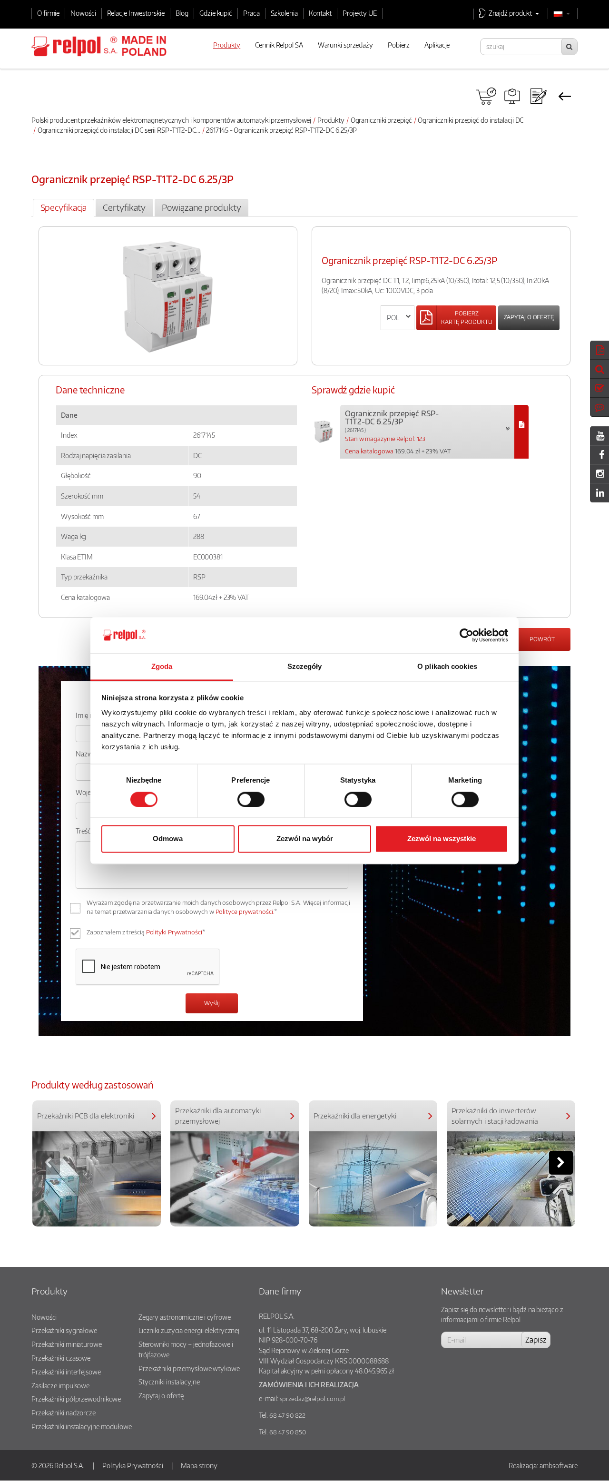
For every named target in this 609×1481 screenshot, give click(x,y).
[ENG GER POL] (397, 317)
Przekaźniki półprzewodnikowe (76, 1398)
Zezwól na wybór (304, 839)
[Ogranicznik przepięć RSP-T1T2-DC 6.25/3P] (521, 432)
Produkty (330, 120)
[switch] (251, 799)
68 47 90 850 (287, 1432)
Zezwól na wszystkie (441, 839)
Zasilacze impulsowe (60, 1385)
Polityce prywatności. (245, 911)
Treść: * (86, 830)
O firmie (48, 13)
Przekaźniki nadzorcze (63, 1412)
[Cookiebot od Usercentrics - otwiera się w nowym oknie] (466, 635)
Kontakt (320, 13)
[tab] (63, 208)
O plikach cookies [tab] (447, 667)
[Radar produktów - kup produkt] (486, 96)
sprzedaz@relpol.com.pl (312, 1399)
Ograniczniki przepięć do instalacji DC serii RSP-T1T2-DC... (119, 130)
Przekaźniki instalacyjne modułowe (81, 1426)
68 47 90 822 (287, 1415)
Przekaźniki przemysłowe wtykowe (189, 1368)
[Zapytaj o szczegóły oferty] (538, 96)
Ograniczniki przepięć (381, 120)
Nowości (83, 13)
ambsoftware (559, 1465)
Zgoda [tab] (162, 667)
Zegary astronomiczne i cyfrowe (184, 1317)
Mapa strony (199, 1465)
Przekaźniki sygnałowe (64, 1330)
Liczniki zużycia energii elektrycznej (188, 1330)
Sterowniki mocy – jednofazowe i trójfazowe (185, 1349)
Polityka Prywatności (132, 1465)
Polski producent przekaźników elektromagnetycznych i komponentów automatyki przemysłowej (171, 120)
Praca (251, 13)
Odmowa (168, 839)
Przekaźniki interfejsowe (66, 1371)
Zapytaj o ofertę (529, 317)
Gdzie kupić (215, 13)
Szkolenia (284, 13)
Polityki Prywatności (174, 932)
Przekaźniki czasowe (60, 1357)
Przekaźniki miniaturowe (66, 1344)
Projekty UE (360, 13)
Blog (182, 13)
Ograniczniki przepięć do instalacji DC (470, 120)
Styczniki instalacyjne (169, 1381)
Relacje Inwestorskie (136, 13)
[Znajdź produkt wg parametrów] (512, 96)
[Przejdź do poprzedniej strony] (564, 96)
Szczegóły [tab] (304, 667)
